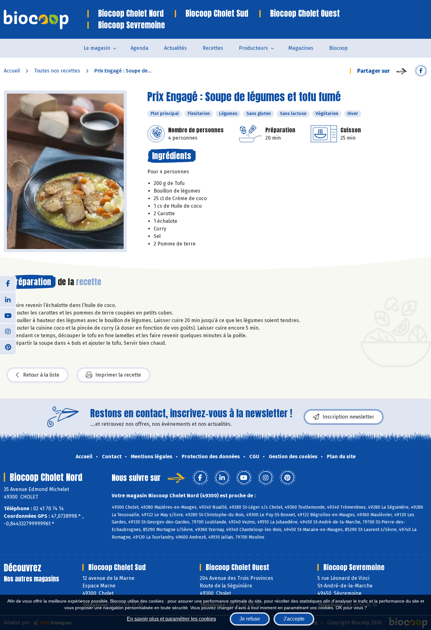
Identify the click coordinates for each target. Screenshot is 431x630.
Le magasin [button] (97, 48)
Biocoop (338, 48)
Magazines (300, 48)
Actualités (175, 48)
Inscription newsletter (348, 417)
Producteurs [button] (253, 48)
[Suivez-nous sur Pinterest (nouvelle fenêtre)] (8, 347)
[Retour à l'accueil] (45, 19)
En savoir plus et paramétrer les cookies (171, 618)
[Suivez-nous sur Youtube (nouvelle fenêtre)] (8, 315)
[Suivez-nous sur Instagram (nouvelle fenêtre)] (8, 331)
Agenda (139, 48)
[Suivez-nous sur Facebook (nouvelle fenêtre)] (8, 284)
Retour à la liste (41, 375)
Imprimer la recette (118, 375)
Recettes (213, 48)
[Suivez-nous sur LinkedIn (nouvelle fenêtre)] (8, 299)
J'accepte (293, 618)
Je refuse (249, 618)
